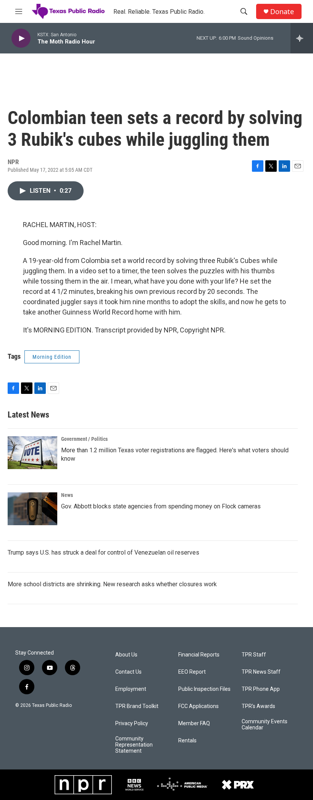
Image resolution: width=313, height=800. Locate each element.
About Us (126, 655)
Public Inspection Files (204, 689)
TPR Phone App (261, 689)
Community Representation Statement (134, 745)
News (67, 495)
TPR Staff (254, 655)
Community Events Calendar (264, 725)
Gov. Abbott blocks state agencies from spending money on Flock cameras (161, 506)
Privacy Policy (131, 723)
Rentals (187, 741)
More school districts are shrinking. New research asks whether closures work (112, 584)
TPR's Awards (258, 706)
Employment (130, 689)
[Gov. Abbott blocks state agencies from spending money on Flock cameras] (32, 508)
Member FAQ (194, 723)
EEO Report (192, 672)
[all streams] (301, 38)
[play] (21, 38)
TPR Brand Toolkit (136, 706)
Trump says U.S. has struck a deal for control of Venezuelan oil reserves (103, 552)
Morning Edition (51, 357)
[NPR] (83, 784)
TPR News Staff (261, 672)
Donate (282, 12)
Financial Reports (198, 655)
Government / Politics (84, 439)
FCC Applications (198, 706)
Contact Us (128, 672)
